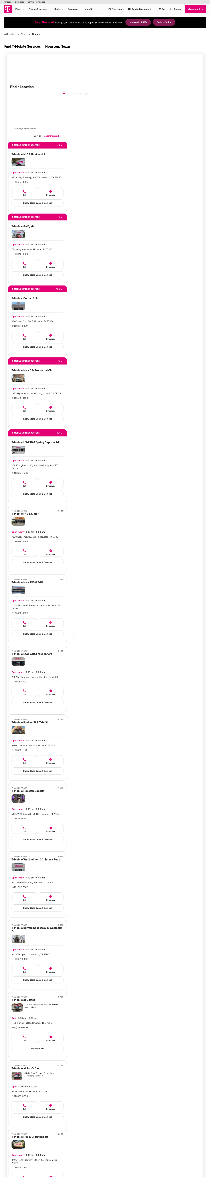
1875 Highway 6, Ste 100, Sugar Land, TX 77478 (36, 393)
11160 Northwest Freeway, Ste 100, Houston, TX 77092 (36, 607)
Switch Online (164, 22)
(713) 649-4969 (20, 254)
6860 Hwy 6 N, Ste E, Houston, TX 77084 (33, 321)
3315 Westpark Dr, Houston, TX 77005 (31, 954)
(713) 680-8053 (20, 613)
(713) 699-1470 (20, 1167)
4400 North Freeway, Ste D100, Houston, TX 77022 (34, 1161)
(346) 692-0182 (20, 887)
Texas (24, 34)
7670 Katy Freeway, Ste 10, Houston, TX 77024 (35, 536)
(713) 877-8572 (19, 818)
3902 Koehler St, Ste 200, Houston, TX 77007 (34, 745)
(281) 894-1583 (20, 473)
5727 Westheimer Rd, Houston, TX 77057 (32, 882)
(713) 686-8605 (20, 541)
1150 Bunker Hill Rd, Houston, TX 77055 (32, 1023)
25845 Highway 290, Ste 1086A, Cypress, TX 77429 (35, 467)
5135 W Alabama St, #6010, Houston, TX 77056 (36, 814)
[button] (52, 136)
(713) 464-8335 (20, 182)
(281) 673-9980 (20, 1096)
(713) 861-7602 (19, 681)
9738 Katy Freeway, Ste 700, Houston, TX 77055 (36, 177)
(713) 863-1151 (19, 750)
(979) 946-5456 (20, 1027)
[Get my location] (64, 93)
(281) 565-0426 (20, 398)
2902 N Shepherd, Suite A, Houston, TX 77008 (35, 677)
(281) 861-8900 (20, 326)
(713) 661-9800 (20, 959)
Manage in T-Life (138, 22)
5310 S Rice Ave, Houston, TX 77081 (30, 1091)
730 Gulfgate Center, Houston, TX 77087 (32, 249)
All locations (10, 34)
